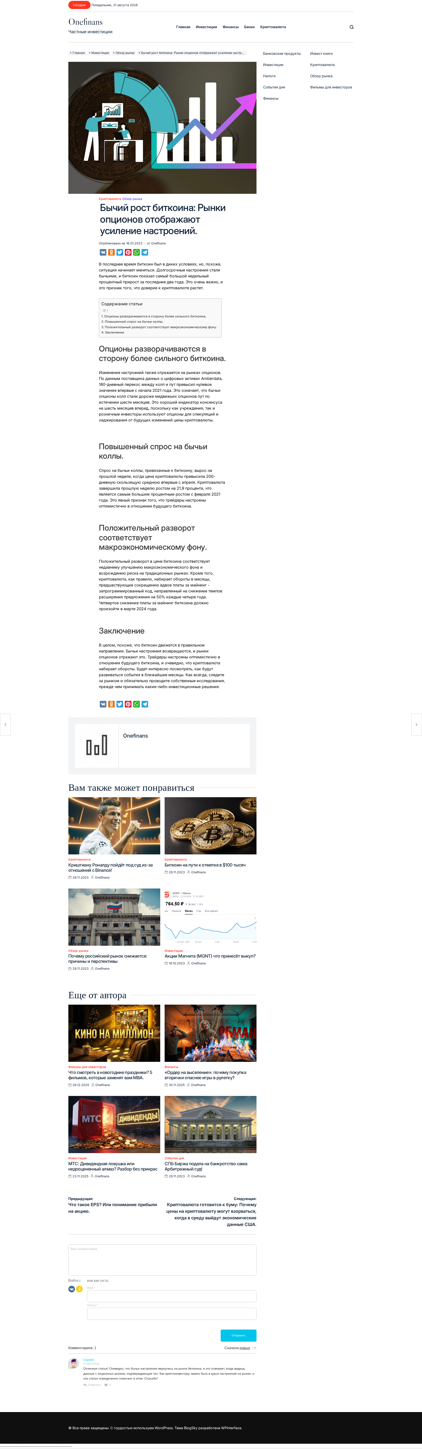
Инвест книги (321, 53)
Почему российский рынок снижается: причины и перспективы (107, 958)
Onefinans (85, 21)
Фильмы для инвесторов (87, 1067)
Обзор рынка (132, 199)
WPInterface (231, 1428)
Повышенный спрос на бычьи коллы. (134, 321)
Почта (92, 1305)
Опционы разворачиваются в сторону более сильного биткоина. (155, 316)
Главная (183, 27)
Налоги (269, 76)
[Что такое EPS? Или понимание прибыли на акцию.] (5, 725)
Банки (249, 27)
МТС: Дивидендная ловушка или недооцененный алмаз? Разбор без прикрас (112, 1166)
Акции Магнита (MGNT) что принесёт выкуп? (210, 956)
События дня (174, 1158)
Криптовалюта (273, 27)
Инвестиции (206, 27)
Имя (91, 1288)
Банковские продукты (282, 53)
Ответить (94, 1385)
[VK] (71, 1289)
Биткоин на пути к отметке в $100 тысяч (205, 865)
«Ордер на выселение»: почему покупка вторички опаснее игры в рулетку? (205, 1075)
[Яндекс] (79, 1289)
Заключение (114, 332)
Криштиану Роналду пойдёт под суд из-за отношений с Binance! (110, 867)
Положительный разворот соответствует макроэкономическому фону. (161, 327)
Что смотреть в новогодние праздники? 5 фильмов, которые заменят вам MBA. (110, 1075)
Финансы (231, 27)
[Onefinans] (97, 746)
